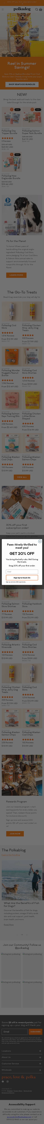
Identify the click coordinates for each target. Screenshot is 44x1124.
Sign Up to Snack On (22, 577)
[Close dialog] (40, 541)
